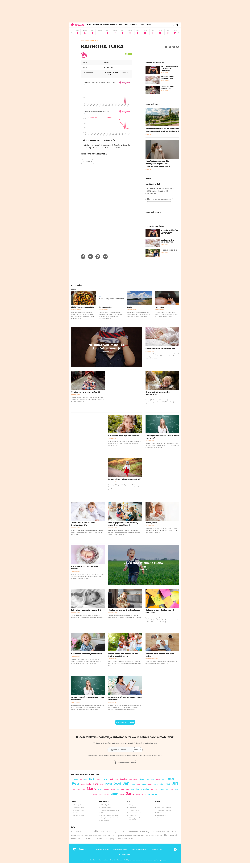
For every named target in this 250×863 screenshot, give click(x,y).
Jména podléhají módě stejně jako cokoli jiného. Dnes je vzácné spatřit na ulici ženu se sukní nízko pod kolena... (124, 487)
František (135, 789)
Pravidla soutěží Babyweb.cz (139, 849)
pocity (94, 835)
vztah (107, 839)
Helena (127, 789)
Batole (126, 25)
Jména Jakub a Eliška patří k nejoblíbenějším (83, 524)
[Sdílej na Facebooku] (166, 47)
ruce (152, 836)
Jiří (175, 783)
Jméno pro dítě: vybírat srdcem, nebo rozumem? (162, 436)
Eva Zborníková (103, 309)
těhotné (74, 839)
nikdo (82, 835)
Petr (75, 783)
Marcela (101, 784)
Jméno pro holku (78, 810)
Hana (95, 784)
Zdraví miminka (162, 813)
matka (152, 832)
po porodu (112, 835)
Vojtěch (176, 789)
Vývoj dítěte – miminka (164, 807)
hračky (109, 832)
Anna (144, 794)
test (161, 835)
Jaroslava (95, 794)
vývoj (112, 839)
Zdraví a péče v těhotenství (109, 815)
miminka (160, 831)
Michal (105, 779)
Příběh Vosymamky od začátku (82, 307)
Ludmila (158, 779)
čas (125, 838)
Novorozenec (161, 805)
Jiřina (74, 789)
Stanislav (162, 789)
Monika (138, 794)
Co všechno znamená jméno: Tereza (124, 610)
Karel (148, 779)
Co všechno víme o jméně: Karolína (123, 435)
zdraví (120, 839)
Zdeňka (82, 784)
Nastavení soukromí (125, 854)
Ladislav (76, 779)
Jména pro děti (106, 351)
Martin (114, 793)
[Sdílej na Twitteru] (170, 47)
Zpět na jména (87, 162)
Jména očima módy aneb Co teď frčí (124, 479)
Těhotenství (104, 25)
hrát (113, 832)
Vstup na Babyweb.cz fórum (160, 199)
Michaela (106, 789)
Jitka (152, 789)
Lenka (88, 784)
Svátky (75, 813)
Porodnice (132, 807)
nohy (86, 835)
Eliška (100, 794)
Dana (81, 779)
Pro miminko (161, 818)
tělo (90, 838)
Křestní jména (77, 805)
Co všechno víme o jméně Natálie (167, 77)
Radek (163, 779)
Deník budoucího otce (152, 658)
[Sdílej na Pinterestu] (173, 47)
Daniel (152, 779)
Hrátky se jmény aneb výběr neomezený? (158, 393)
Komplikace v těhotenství (109, 818)
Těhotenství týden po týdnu (110, 810)
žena (130, 838)
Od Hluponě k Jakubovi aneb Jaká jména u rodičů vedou (123, 654)
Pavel (108, 783)
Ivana (122, 789)
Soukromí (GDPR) (157, 849)
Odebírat (137, 750)
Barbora (98, 779)
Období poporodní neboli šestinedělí (137, 818)
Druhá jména (151, 523)
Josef (117, 783)
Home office (159, 307)
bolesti (79, 832)
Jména (89, 25)
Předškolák (134, 25)
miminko (171, 831)
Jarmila (171, 789)
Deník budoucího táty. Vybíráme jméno (160, 654)
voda (94, 839)
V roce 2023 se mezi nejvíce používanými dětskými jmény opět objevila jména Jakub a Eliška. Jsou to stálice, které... (87, 532)
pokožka (105, 835)
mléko (73, 836)
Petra (78, 789)
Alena (149, 784)
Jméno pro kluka (78, 807)
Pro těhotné (105, 820)
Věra (156, 789)
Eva (111, 779)
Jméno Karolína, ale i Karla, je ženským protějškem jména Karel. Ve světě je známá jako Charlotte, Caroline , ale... (124, 443)
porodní (136, 836)
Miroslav (145, 789)
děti (97, 831)
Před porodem (133, 805)
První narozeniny (105, 307)
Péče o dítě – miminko (164, 810)
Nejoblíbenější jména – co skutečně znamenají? (169, 68)
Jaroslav (152, 794)
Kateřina (123, 779)
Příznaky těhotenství (107, 805)
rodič (148, 836)
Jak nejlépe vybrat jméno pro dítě (86, 610)
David (144, 784)
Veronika (105, 794)
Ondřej (133, 784)
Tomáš (170, 778)
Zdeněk (92, 779)
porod (121, 835)
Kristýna (130, 779)
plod (90, 835)
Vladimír (155, 784)
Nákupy (148, 25)
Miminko (119, 25)
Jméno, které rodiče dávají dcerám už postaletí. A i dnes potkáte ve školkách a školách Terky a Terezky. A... (124, 617)
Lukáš (100, 789)
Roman (85, 779)
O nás (107, 849)
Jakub (168, 784)
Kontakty (99, 849)
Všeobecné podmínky (120, 849)
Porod (112, 25)
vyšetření (100, 839)
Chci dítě (96, 25)
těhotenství (170, 835)
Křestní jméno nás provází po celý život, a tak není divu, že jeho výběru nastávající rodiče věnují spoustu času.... (124, 663)
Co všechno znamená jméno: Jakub (86, 653)
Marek (167, 789)
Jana (130, 793)
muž (78, 835)
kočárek (121, 832)
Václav (141, 779)
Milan (162, 784)
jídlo (117, 832)
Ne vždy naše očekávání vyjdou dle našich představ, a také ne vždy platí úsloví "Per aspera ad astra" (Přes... (138, 314)
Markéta (135, 779)
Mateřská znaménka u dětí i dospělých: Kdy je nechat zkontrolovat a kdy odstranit (158, 163)
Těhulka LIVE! (83, 839)
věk (116, 839)
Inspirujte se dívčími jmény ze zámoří (84, 567)
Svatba (129, 307)
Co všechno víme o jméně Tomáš (167, 87)
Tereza (116, 779)
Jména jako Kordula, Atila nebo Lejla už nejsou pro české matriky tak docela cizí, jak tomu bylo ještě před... (162, 402)
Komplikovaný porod (135, 813)
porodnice (128, 836)
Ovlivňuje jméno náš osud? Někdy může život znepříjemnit (123, 524)
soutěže (157, 835)
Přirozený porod (134, 810)
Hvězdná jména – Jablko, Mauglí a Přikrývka (160, 611)
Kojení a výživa (161, 815)
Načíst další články (127, 722)
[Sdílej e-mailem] (177, 47)
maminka (133, 831)
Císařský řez (133, 815)
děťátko (103, 832)
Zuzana (138, 784)
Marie (91, 788)
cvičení (91, 832)
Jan (126, 783)
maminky (144, 831)
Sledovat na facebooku (127, 763)
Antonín (118, 789)
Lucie (122, 794)
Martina (113, 789)
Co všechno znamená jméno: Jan (144, 564)
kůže (126, 832)
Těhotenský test (106, 807)
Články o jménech (79, 815)
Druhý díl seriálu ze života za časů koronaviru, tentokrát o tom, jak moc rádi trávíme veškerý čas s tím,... (166, 314)
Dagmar (83, 789)
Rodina (142, 25)
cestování (85, 832)
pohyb (99, 836)
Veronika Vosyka (76, 309)
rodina (143, 836)
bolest (73, 832)
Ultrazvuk (104, 813)
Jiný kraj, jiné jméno (169, 250)
